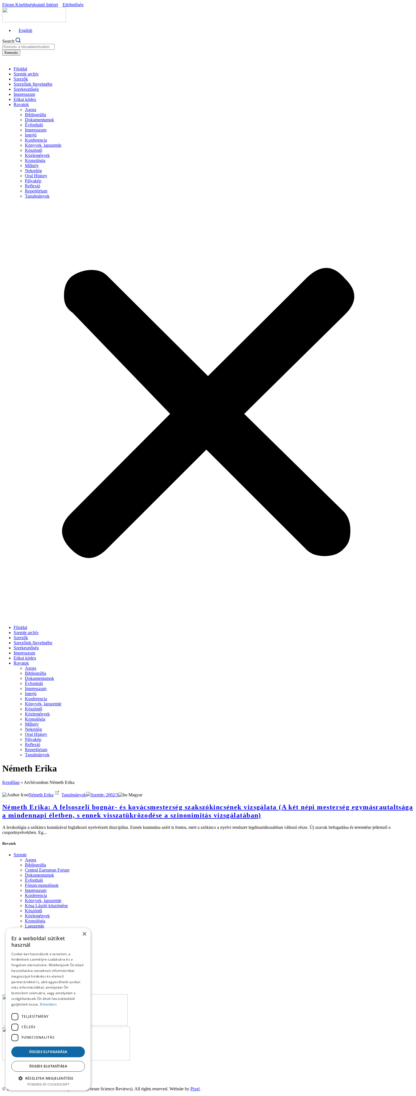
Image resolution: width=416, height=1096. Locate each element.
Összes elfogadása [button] (48, 1051)
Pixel (195, 1088)
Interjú (31, 135)
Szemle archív (26, 74)
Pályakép (33, 180)
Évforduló (34, 124)
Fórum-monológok (42, 885)
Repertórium (36, 191)
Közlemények (37, 155)
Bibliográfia (35, 114)
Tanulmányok (37, 196)
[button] (208, 412)
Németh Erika (41, 794)
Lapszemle (34, 926)
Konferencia (36, 140)
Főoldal (20, 68)
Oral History (36, 175)
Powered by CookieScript (48, 1084)
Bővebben (48, 1004)
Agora (30, 109)
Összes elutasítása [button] (48, 1066)
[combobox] (28, 47)
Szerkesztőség (26, 89)
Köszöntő (33, 150)
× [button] (84, 934)
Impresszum (24, 94)
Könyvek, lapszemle (43, 145)
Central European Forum (47, 870)
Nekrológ (33, 170)
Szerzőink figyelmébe (33, 84)
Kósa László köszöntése (46, 905)
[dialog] (48, 1009)
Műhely (32, 165)
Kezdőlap (11, 782)
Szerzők (21, 79)
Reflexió (32, 185)
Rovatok (21, 104)
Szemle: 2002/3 (104, 794)
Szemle (20, 854)
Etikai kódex (25, 99)
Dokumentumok (39, 119)
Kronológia (35, 160)
